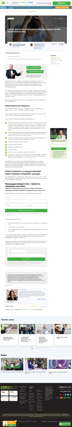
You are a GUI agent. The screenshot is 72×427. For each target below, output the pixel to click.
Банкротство (53, 58)
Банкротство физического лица (23, 394)
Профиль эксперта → (38, 48)
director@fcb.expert (65, 391)
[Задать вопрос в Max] (43, 44)
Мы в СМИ (31, 399)
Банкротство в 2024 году (62, 338)
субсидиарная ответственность (30, 124)
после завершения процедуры (29, 157)
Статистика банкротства (39, 403)
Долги (59, 58)
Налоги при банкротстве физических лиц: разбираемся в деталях (43, 340)
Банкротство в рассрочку (32, 397)
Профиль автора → (16, 46)
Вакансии (31, 408)
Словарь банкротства (39, 394)
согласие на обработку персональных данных (49, 390)
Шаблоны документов (39, 391)
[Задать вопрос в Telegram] (41, 44)
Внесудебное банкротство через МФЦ (22, 397)
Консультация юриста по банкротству (22, 390)
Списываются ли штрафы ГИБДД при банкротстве (8, 338)
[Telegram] (30, 2)
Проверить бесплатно (12, 425)
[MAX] (32, 2)
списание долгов (36, 176)
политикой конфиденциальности (49, 392)
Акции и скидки (30, 391)
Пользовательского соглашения (48, 395)
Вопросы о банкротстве (39, 397)
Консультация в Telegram (36, 71)
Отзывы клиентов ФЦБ (40, 400)
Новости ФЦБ (53, 61)
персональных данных (35, 213)
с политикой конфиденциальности (20, 263)
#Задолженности (9, 285)
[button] (33, 348)
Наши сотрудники (31, 405)
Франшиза (31, 410)
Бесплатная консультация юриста (26, 210)
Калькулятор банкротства (31, 394)
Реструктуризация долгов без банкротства (23, 402)
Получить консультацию (58, 148)
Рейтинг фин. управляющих (39, 406)
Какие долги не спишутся (14, 56)
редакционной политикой (26, 309)
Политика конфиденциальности (64, 421)
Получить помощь (26, 259)
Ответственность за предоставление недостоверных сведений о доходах (24, 59)
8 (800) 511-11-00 (25, 2)
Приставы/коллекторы (55, 63)
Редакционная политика (52, 421)
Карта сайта (44, 421)
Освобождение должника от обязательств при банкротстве (26, 339)
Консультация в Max (35, 67)
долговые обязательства (13, 110)
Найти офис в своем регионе (40, 410)
